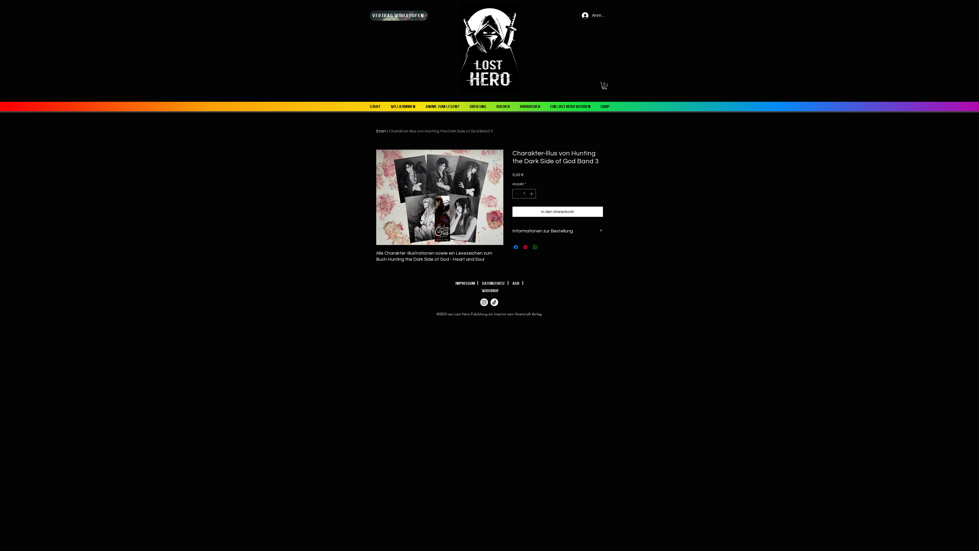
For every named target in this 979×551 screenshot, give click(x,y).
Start (381, 131)
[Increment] (532, 193)
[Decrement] (516, 193)
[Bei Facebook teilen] (516, 247)
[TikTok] (494, 302)
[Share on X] (545, 247)
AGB (517, 283)
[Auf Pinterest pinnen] (525, 247)
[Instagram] (484, 302)
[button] (604, 86)
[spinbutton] (524, 193)
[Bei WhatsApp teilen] (535, 247)
